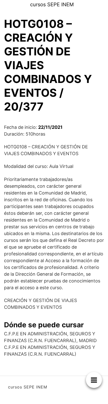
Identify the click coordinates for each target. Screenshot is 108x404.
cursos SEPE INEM (52, 4)
